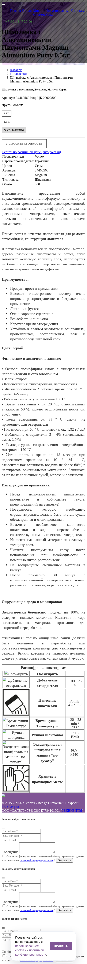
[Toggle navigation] (3, 4)
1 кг (6, 113)
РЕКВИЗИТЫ (72, 810)
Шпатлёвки (18, 74)
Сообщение (10, 852)
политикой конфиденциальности (36, 860)
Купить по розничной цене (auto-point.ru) (31, 152)
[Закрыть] (3, 828)
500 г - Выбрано (14, 130)
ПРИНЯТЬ (61, 946)
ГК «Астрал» (11, 807)
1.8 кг (7, 122)
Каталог (16, 70)
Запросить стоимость (24, 143)
